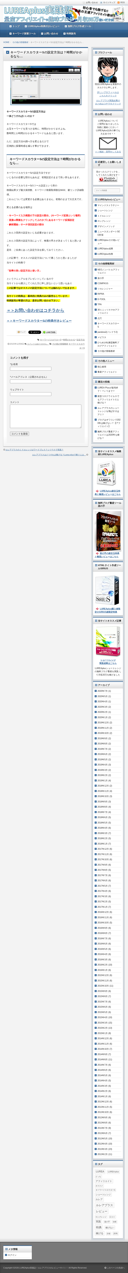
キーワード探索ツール (24, 33)
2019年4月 (103, 764)
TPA (100, 304)
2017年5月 (103, 886)
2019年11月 (103, 728)
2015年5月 (103, 1012)
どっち (98, 1177)
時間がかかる (69, 340)
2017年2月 (103, 901)
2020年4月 (103, 701)
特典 (99, 1227)
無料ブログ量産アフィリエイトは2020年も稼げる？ (109, 434)
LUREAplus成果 (105, 248)
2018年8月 (103, 807)
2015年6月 (103, 1007)
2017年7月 (103, 875)
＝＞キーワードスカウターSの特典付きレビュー (39, 320)
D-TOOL (102, 299)
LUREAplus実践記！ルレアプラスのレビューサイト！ (43, 1268)
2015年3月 (103, 1022)
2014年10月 (103, 1049)
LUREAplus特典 (105, 254)
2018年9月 (103, 801)
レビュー (101, 1211)
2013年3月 (103, 1149)
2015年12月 (103, 975)
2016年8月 (103, 933)
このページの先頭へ (115, 1268)
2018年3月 (103, 833)
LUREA (100, 1171)
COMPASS (103, 283)
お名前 (14, 364)
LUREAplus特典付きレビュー (44, 26)
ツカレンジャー (105, 288)
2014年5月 (103, 1075)
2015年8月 (103, 996)
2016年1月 (103, 970)
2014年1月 (103, 1096)
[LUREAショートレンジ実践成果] (108, 655)
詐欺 (108, 1234)
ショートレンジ (105, 210)
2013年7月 (103, 1128)
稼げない (110, 1227)
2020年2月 (103, 712)
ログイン (12, 1255)
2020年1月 (103, 717)
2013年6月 (103, 1133)
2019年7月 (103, 749)
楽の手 (101, 278)
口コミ (112, 1217)
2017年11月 (103, 854)
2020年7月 (103, 691)
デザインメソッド (106, 226)
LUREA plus (113, 1172)
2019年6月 (103, 754)
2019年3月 (103, 770)
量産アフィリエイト (107, 372)
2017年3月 (103, 896)
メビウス (102, 337)
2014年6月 (103, 1070)
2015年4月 (103, 1017)
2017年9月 (103, 865)
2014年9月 (103, 1054)
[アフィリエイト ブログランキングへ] (108, 180)
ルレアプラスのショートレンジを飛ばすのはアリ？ (108, 411)
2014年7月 (103, 1065)
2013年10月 (103, 1112)
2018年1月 (103, 843)
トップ (16, 26)
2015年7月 (103, 1001)
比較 (114, 1222)
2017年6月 (103, 880)
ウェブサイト (17, 389)
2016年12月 (103, 912)
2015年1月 (103, 1033)
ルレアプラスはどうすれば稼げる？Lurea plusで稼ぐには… (59, 455)
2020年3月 (103, 707)
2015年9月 (103, 991)
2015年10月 (103, 986)
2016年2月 (103, 964)
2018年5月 (103, 822)
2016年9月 (103, 928)
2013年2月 (103, 1154)
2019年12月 (103, 722)
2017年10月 (103, 859)
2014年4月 (103, 1080)
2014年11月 (103, 1044)
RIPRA (101, 294)
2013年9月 (103, 1117)
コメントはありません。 (38, 344)
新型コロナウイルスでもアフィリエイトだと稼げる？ (108, 399)
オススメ (99, 1186)
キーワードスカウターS (50, 340)
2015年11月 (103, 980)
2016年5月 (103, 949)
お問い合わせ (51, 33)
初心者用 (102, 367)
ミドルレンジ (104, 216)
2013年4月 (103, 1143)
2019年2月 (103, 775)
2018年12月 (103, 785)
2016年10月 (103, 922)
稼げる (99, 1233)
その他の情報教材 (20, 42)
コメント (14, 402)
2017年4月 (103, 891)
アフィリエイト (104, 1181)
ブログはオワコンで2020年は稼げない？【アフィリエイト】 (109, 423)
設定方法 (81, 340)
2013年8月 (103, 1122)
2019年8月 (103, 743)
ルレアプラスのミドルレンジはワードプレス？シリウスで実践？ (35, 450)
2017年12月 (103, 849)
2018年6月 (103, 817)
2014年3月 (103, 1086)
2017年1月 (103, 907)
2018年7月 (103, 812)
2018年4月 (103, 828)
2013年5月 (103, 1138)
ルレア (99, 1199)
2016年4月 (103, 954)
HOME (6, 42)
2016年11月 (103, 917)
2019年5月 (103, 759)
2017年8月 (103, 870)
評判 (116, 1233)
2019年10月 (103, 733)
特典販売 (71, 33)
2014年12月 (103, 1038)
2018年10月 (103, 796)
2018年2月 (103, 838)
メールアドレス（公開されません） (29, 377)
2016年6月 (103, 943)
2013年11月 (103, 1107)
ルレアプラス (104, 1205)
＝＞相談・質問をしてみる (108, 151)
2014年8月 (103, 1059)
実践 (98, 1221)
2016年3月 (103, 959)
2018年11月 (103, 791)
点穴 (100, 318)
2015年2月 (103, 1028)
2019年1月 (103, 780)
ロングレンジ (104, 221)
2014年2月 (103, 1091)
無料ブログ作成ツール (79, 26)
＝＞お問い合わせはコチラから (35, 310)
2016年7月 (103, 938)
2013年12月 (103, 1101)
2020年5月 (103, 696)
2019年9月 (103, 738)
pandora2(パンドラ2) (108, 332)
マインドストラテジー (108, 205)
